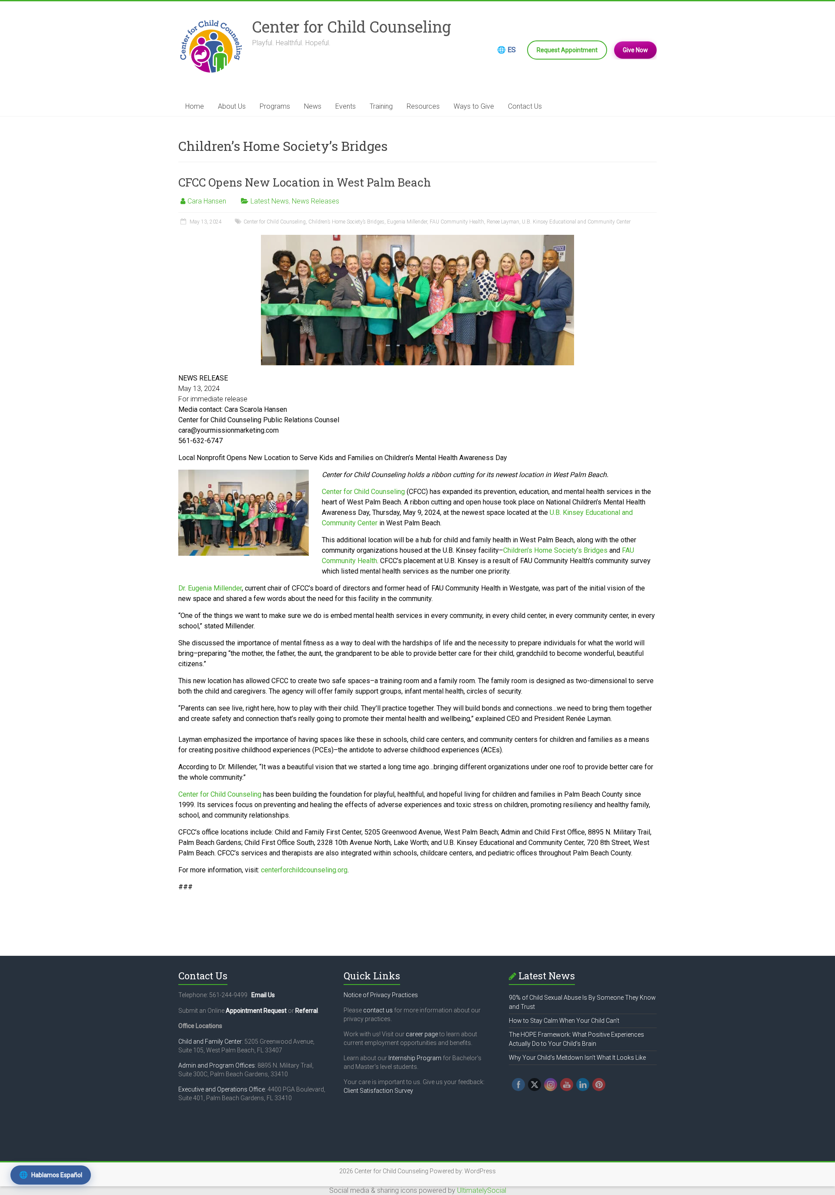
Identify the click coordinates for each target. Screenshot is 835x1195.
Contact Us (525, 106)
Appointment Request (256, 1010)
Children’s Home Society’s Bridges (346, 222)
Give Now (635, 50)
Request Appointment (567, 50)
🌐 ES (506, 50)
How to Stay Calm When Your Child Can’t (564, 1020)
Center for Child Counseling (351, 26)
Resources (423, 106)
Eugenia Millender (407, 222)
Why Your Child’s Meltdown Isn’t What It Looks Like (577, 1057)
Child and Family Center (210, 1041)
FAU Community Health (457, 222)
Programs (275, 106)
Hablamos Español (50, 1175)
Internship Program (414, 1058)
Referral (306, 1010)
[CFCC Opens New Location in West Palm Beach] (417, 239)
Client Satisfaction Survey (378, 1090)
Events (345, 106)
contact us (378, 1010)
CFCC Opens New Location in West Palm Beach (304, 182)
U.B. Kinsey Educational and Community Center (576, 222)
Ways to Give (474, 106)
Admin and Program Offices (216, 1065)
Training (381, 106)
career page (422, 1034)
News (312, 106)
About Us (232, 106)
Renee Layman (503, 222)
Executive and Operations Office (221, 1089)
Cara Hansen (206, 201)
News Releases (315, 201)
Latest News (269, 201)
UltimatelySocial (481, 1190)
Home (194, 106)
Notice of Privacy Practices (381, 994)
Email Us (263, 994)
